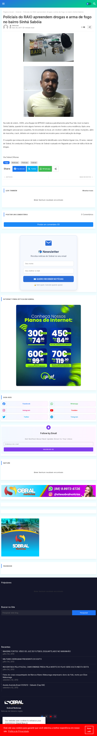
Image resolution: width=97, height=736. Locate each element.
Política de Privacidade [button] (18, 731)
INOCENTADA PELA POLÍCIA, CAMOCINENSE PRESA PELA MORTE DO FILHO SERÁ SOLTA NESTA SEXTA (46, 667)
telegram (74, 417)
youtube (74, 410)
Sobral (18, 12)
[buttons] (42, 716)
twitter (26, 417)
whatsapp (74, 404)
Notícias (15, 163)
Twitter (33, 169)
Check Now (20, 723)
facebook (26, 404)
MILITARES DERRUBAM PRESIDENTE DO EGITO (22, 659)
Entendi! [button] (89, 729)
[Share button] (56, 169)
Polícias (25, 163)
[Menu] (3, 3)
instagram (26, 410)
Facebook (21, 169)
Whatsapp (46, 169)
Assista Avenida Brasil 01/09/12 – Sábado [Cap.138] (24, 685)
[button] (88, 4)
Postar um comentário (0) (48, 224)
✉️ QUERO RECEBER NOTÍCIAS (48, 279)
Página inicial (8, 12)
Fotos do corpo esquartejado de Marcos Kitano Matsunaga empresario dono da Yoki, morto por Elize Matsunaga (45, 676)
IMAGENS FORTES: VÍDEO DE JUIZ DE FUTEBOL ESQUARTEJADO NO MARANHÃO (37, 651)
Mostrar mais (87, 191)
